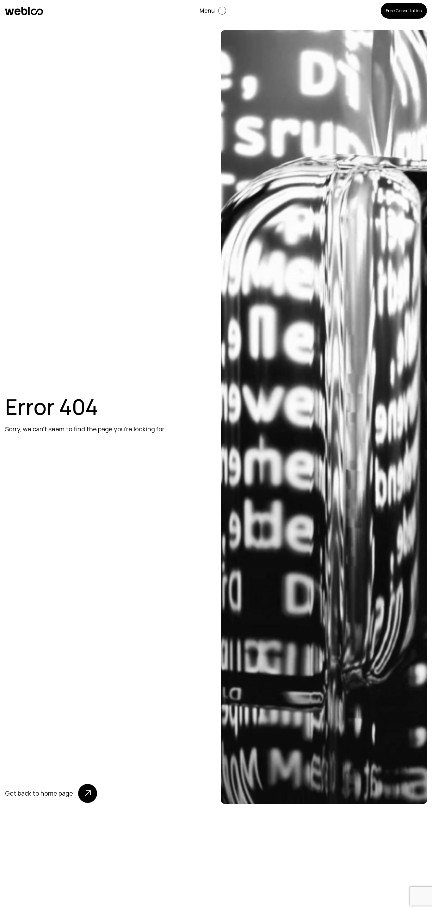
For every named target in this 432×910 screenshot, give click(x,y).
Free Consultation (404, 11)
